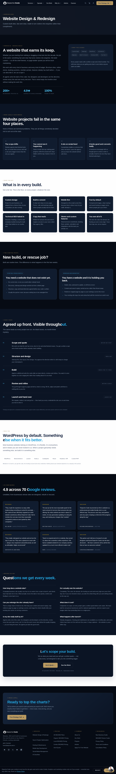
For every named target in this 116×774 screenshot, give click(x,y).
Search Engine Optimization (41, 740)
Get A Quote (57, 747)
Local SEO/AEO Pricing (60, 741)
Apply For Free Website (82, 747)
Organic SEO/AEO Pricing (61, 738)
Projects (77, 741)
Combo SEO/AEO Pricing (61, 744)
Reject (98, 770)
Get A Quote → (50, 665)
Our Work (49, 3)
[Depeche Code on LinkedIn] (21, 749)
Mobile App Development (40, 748)
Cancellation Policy (101, 747)
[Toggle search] (85, 3)
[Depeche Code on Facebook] (4, 749)
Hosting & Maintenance (39, 745)
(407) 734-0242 (7, 743)
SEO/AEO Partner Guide (103, 738)
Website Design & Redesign (41, 735)
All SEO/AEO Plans (59, 735)
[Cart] (89, 3)
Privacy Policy (100, 741)
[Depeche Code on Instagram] (8, 749)
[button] (93, 3)
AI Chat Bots (36, 754)
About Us (77, 735)
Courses (73, 3)
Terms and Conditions (102, 744)
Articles (66, 3)
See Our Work (66, 665)
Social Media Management (40, 751)
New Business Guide (102, 735)
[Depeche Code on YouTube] (17, 749)
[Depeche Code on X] (12, 749)
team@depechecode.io (9, 745)
